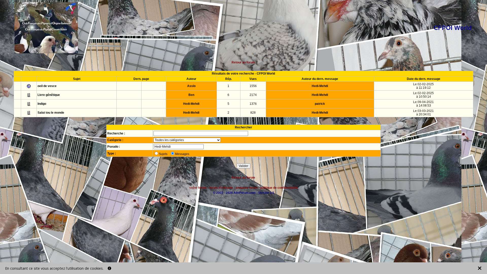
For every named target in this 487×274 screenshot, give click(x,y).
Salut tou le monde (51, 112)
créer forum (198, 188)
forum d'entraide (221, 188)
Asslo (191, 86)
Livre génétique (49, 95)
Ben (191, 95)
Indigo (42, 104)
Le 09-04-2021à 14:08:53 (423, 103)
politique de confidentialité (279, 188)
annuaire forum (247, 188)
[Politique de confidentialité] (109, 268)
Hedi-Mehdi (320, 86)
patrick (320, 104)
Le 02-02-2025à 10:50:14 (423, 94)
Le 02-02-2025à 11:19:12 (423, 86)
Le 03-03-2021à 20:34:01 (423, 112)
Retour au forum (243, 62)
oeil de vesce (47, 86)
